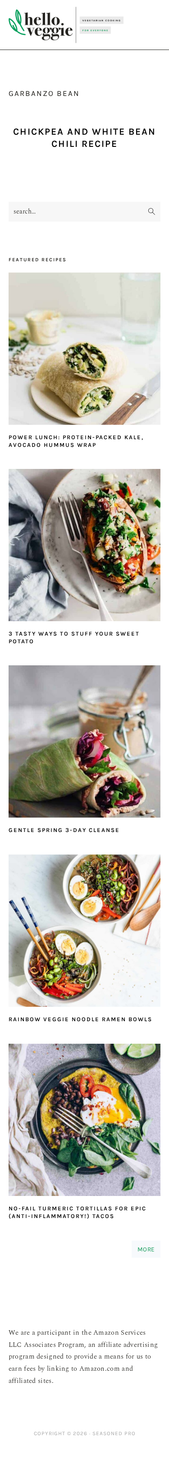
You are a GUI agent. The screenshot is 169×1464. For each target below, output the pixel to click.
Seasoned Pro (114, 1433)
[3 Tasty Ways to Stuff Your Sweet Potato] (85, 547)
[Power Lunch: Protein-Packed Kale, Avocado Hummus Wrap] (85, 351)
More (146, 1249)
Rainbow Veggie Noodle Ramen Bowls (80, 1019)
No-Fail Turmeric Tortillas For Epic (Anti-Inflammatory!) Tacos (77, 1212)
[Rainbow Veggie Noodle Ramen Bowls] (85, 933)
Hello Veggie (66, 25)
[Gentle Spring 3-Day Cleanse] (85, 743)
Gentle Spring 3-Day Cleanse (64, 830)
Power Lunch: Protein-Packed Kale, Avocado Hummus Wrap (76, 441)
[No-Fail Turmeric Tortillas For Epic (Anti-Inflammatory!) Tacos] (85, 1122)
